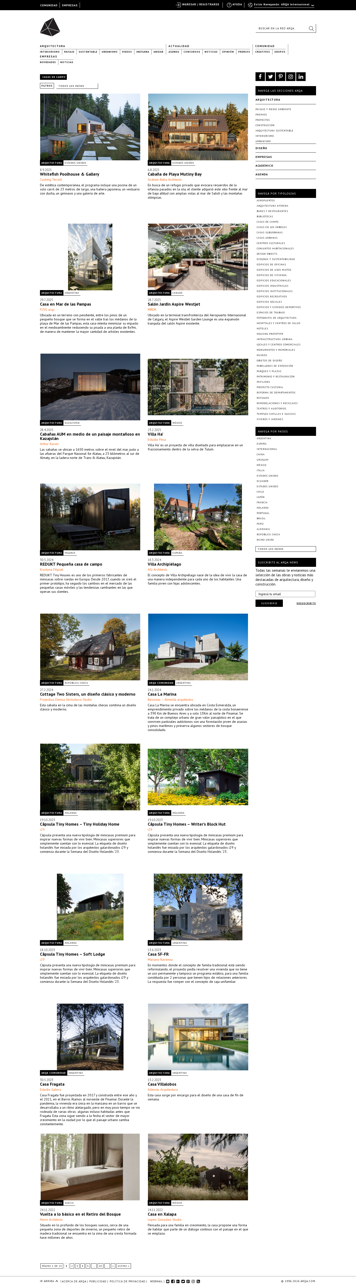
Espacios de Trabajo (271, 312)
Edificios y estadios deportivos (279, 307)
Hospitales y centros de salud (278, 323)
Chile (260, 491)
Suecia (69, 1202)
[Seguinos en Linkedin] (301, 76)
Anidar (158, 51)
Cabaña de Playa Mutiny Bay (175, 174)
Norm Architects (51, 1219)
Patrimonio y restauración (276, 376)
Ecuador (263, 481)
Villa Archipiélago (164, 564)
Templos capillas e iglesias (276, 413)
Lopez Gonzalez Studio (165, 1219)
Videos (127, 51)
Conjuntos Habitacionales (275, 248)
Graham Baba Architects (165, 179)
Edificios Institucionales (275, 291)
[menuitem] (281, 6)
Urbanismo (110, 51)
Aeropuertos (266, 200)
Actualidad (179, 46)
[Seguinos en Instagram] (290, 76)
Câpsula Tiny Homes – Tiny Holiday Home (79, 824)
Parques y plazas (269, 371)
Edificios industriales (272, 285)
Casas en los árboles (272, 227)
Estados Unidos (75, 162)
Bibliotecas (265, 216)
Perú (260, 523)
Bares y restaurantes (272, 211)
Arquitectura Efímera (272, 205)
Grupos (280, 51)
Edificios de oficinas (271, 264)
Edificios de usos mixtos (274, 269)
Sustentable (88, 51)
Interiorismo (50, 51)
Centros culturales (271, 243)
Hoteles (262, 328)
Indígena (142, 51)
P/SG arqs (47, 309)
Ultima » (124, 1266)
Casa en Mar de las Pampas (65, 304)
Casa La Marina (162, 694)
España (177, 552)
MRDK (152, 309)
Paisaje (69, 51)
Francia (262, 502)
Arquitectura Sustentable (274, 130)
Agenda (174, 51)
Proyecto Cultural (270, 387)
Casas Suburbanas (270, 232)
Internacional (267, 449)
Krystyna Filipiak (51, 569)
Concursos (192, 51)
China (261, 454)
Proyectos (262, 120)
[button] (311, 28)
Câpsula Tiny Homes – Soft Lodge (72, 954)
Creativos (262, 51)
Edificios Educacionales (274, 280)
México (177, 422)
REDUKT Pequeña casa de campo (71, 564)
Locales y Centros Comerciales (279, 344)
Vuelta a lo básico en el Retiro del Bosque (80, 1214)
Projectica (47, 699)
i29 (42, 829)
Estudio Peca (157, 439)
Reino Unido (265, 539)
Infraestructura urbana (275, 339)
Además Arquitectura (163, 1089)
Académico (264, 165)
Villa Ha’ (155, 434)
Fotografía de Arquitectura (277, 317)
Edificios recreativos (272, 296)
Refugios (263, 397)
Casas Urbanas (267, 237)
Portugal (263, 513)
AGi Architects (157, 569)
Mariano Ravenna (160, 959)
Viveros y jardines (270, 419)
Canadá (177, 292)
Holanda (71, 812)
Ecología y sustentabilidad (276, 259)
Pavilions (263, 381)
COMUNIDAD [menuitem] (49, 5)
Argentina (72, 292)
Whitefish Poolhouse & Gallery (69, 174)
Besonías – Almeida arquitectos (170, 699)
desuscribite (306, 603)
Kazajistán (72, 422)
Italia (261, 470)
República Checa (76, 682)
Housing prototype (270, 333)
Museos (262, 355)
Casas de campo (268, 221)
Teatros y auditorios (271, 408)
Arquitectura (52, 46)
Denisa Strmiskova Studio (73, 699)
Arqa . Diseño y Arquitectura (51, 24)
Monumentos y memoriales (276, 349)
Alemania (263, 529)
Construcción (265, 125)
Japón (261, 497)
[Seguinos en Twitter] (270, 76)
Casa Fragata (52, 1084)
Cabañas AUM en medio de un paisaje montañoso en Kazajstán (90, 436)
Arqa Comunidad (161, 682)
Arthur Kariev (49, 444)
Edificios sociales (269, 301)
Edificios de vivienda (272, 275)
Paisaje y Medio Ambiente (273, 109)
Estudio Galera (50, 1089)
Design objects (267, 253)
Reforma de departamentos (276, 392)
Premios (244, 51)
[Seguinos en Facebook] (260, 76)
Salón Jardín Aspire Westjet (174, 304)
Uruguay (263, 459)
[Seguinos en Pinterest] (280, 76)
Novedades (48, 62)
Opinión (228, 51)
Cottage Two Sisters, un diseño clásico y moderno (87, 694)
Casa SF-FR (158, 954)
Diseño (261, 148)
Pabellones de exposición (275, 365)
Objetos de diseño (269, 360)
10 (100, 1266)
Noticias (211, 51)
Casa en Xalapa (162, 1214)
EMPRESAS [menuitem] (70, 5)
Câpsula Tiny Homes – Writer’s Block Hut (187, 824)
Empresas (48, 56)
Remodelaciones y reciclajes (277, 403)
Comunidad (265, 46)
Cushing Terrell (51, 179)
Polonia (70, 552)
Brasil (261, 518)
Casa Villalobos (162, 1084)
